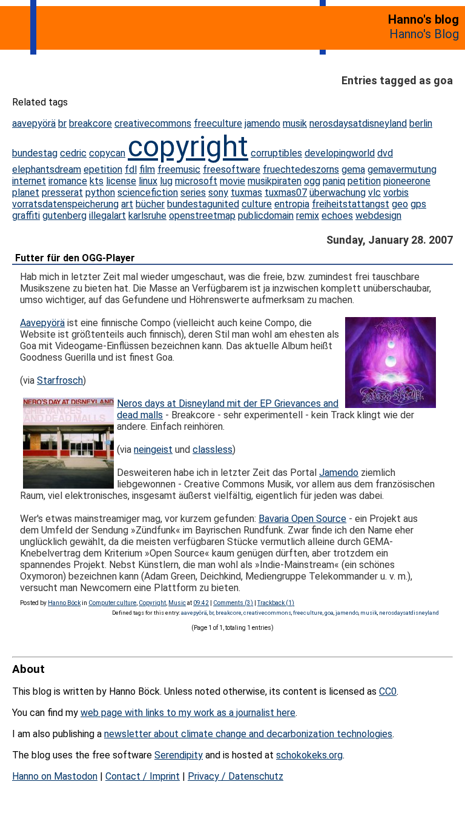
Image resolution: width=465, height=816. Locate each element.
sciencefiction (147, 192)
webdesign (378, 215)
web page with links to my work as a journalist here (188, 712)
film (147, 169)
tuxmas (246, 192)
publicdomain (266, 215)
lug (166, 181)
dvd (385, 153)
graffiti (26, 215)
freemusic (178, 169)
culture (257, 204)
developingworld (340, 153)
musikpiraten (275, 181)
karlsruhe (147, 215)
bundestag (35, 153)
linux (148, 181)
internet (29, 181)
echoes (337, 215)
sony (218, 192)
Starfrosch (60, 380)
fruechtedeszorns (301, 169)
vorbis (396, 192)
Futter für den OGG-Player (75, 258)
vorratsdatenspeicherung (65, 204)
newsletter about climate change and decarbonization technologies (248, 734)
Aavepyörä (42, 323)
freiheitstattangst (350, 204)
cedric (73, 153)
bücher (150, 204)
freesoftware (231, 169)
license (121, 181)
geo (400, 204)
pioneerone (406, 181)
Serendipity (178, 755)
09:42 (201, 603)
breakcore (90, 123)
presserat (62, 192)
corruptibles (276, 153)
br (62, 123)
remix (307, 215)
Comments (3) (233, 603)
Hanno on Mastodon (54, 776)
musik (295, 123)
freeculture (218, 123)
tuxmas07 (286, 192)
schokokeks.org (309, 755)
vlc (374, 192)
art (127, 204)
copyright (188, 146)
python (100, 192)
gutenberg (64, 215)
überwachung (337, 192)
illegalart (107, 215)
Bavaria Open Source (302, 518)
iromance (67, 181)
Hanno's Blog (424, 34)
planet (25, 192)
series (193, 192)
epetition (103, 169)
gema (353, 169)
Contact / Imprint (142, 776)
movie (232, 181)
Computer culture (112, 603)
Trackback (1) (275, 603)
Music (177, 603)
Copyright (152, 603)
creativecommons (152, 123)
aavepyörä (34, 123)
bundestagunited (203, 204)
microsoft (196, 181)
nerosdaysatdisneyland (358, 123)
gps (418, 204)
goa (329, 612)
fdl (131, 169)
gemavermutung (402, 169)
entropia (291, 204)
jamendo (262, 123)
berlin (420, 123)
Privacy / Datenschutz (235, 776)
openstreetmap (202, 215)
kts (97, 181)
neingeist (153, 449)
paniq (334, 181)
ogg (312, 181)
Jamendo (338, 472)
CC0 (388, 691)
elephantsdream (46, 169)
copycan (107, 153)
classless (212, 449)
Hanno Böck (64, 603)
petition (364, 181)
